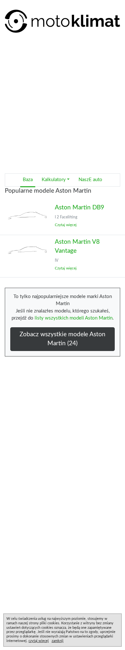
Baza (28, 179)
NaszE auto (90, 179)
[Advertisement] (62, 105)
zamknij (57, 641)
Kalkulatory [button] (54, 179)
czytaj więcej (39, 641)
